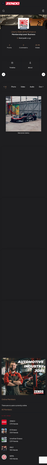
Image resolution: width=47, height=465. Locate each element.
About (30, 67)
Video (23, 87)
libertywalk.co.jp (25, 38)
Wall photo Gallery (23, 133)
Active (6, 415)
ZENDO (12, 421)
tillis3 (11, 447)
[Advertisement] (23, 171)
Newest (3, 415)
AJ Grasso (13, 430)
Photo (13, 87)
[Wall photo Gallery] (23, 113)
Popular (9, 415)
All (6, 87)
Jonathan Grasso (16, 438)
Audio (32, 87)
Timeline (12, 67)
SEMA (12, 456)
